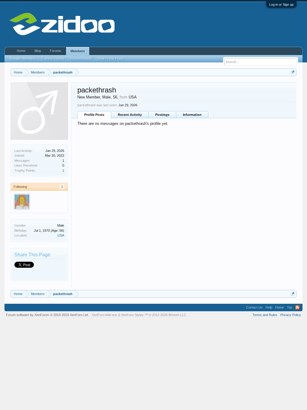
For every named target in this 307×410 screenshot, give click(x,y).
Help (269, 307)
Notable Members (23, 58)
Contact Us (254, 307)
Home (21, 51)
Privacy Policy (290, 315)
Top (289, 307)
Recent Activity (130, 114)
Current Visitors (53, 58)
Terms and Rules (264, 315)
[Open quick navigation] (293, 72)
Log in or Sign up (281, 4)
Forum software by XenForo (47, 315)
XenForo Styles (132, 315)
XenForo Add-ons (104, 315)
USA (61, 235)
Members (77, 51)
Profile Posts (94, 114)
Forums (55, 51)
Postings (162, 114)
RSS (297, 307)
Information (192, 114)
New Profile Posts (111, 58)
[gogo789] (22, 202)
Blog (37, 51)
